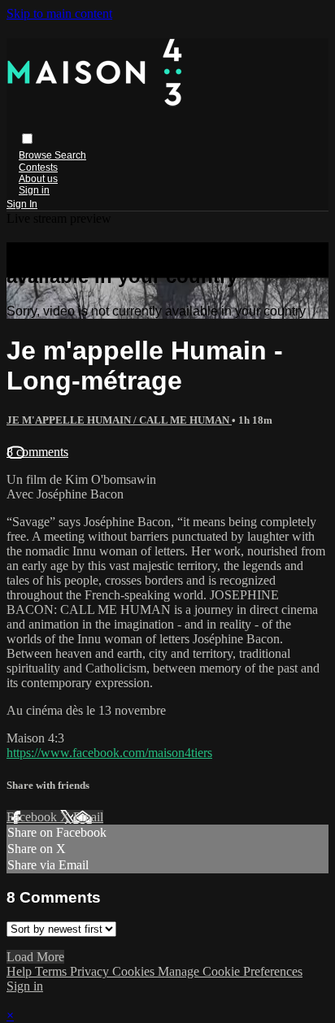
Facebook (33, 817)
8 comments (37, 452)
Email (88, 817)
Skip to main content (59, 13)
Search (70, 155)
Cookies (135, 971)
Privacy (91, 971)
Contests (38, 167)
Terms (52, 971)
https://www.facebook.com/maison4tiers (109, 753)
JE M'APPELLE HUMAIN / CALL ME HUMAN (119, 420)
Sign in (34, 190)
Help (21, 971)
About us (38, 179)
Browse (36, 155)
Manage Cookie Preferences (230, 971)
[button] (27, 138)
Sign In (22, 204)
